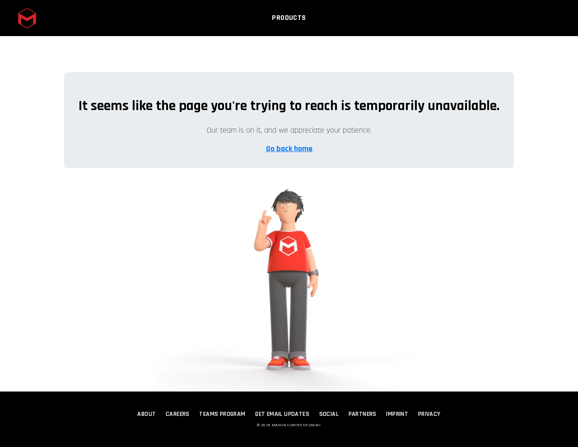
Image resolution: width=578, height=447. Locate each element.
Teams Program (222, 414)
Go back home (289, 148)
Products (289, 18)
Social (329, 414)
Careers (178, 414)
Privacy (429, 414)
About (146, 414)
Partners (363, 414)
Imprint (397, 414)
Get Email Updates (282, 414)
